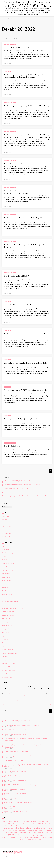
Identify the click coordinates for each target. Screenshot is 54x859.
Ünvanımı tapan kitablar (26, 832)
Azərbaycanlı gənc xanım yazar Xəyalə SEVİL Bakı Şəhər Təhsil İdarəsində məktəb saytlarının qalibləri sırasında (25, 76)
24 (39, 698)
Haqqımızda (5, 632)
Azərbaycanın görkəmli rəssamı (43, 821)
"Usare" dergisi (6, 577)
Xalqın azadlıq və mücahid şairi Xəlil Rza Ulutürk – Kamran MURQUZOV (26, 756)
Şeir (51, 832)
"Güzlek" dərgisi (6, 560)
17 (39, 696)
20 (9, 698)
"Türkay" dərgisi (6, 574)
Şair (45, 832)
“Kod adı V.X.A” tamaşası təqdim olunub (17, 305)
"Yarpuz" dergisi (6, 580)
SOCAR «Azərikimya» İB (8, 663)
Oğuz (40, 828)
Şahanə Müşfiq (38, 832)
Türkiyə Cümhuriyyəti (8, 674)
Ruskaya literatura (7, 660)
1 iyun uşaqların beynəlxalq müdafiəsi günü (15, 821)
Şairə (47, 832)
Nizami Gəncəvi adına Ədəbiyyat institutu (20, 828)
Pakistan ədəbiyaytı (7, 650)
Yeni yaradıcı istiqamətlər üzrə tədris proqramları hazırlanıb (22, 484)
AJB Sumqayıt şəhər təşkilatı (10, 601)
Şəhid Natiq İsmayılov (30, 835)
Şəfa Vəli (13, 834)
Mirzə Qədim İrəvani (31, 825)
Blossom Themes (10, 856)
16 (32, 696)
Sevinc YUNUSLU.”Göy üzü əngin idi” (16, 780)
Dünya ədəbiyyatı (7, 622)
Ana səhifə (5, 605)
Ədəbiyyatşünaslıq (7, 629)
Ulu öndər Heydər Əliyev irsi (31, 830)
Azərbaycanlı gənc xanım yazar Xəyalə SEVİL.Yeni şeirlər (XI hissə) (26, 135)
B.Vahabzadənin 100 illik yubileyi (8, 823)
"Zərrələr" (4, 591)
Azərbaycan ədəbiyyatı (9, 44)
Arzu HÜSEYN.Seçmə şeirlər (13, 807)
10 (39, 693)
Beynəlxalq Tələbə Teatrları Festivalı (26, 823)
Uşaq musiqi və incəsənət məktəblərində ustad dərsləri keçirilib (25, 363)
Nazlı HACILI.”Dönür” (11, 191)
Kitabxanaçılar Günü (22, 825)
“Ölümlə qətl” (38, 839)
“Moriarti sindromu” (23, 839)
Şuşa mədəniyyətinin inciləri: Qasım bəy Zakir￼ (20, 419)
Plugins (4, 523)
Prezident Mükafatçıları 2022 (10, 653)
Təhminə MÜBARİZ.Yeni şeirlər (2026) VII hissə (18, 802)
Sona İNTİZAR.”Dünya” (12, 446)
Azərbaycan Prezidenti (8, 615)
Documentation (6, 516)
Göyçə (46, 823)
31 (39, 700)
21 (17, 698)
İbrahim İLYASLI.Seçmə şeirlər (14, 776)
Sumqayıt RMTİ (6, 667)
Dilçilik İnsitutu (6, 618)
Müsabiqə (4, 643)
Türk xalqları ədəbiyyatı (8, 670)
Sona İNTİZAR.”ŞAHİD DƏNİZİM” (16, 276)
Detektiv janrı (36, 823)
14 (17, 696)
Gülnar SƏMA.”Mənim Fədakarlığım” (16, 793)
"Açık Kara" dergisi (7, 546)
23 (32, 698)
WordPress (22, 856)
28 (17, 700)
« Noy (3, 704)
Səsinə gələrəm (15, 830)
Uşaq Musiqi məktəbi (43, 830)
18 (46, 696)
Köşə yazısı (5, 636)
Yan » (50, 704)
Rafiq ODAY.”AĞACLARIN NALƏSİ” (16, 492)
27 (9, 700)
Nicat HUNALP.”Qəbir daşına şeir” (15, 798)
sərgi (9, 830)
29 (24, 700)
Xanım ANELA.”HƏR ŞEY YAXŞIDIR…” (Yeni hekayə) (20, 481)
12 (2, 696)
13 (9, 696)
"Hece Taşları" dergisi (8, 563)
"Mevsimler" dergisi (7, 570)
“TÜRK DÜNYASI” (31, 839)
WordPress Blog (6, 533)
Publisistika (5, 656)
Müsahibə (4, 646)
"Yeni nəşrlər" (6, 584)
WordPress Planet (7, 537)
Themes (4, 530)
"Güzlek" (4, 556)
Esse (42, 823)
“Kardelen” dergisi (7, 594)
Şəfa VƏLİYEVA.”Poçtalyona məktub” (16, 789)
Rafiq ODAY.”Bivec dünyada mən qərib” (16, 488)
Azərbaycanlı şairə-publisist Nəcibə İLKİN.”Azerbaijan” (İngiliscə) (26, 218)
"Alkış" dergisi (6, 549)
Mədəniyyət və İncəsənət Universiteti (42, 825)
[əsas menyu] (1, 8)
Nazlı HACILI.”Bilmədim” (13, 164)
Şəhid (21, 835)
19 (2, 698)
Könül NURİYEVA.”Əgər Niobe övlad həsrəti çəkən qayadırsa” (23, 785)
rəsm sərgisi (5, 830)
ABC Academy (6, 598)
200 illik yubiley (27, 821)
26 (2, 700)
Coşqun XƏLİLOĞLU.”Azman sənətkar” (17, 48)
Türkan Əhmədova (22, 830)
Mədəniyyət (7, 71)
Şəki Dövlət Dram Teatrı (33, 837)
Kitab (15, 826)
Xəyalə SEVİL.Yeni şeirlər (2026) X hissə (16, 811)
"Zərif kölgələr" (6, 587)
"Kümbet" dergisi (6, 567)
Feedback (4, 519)
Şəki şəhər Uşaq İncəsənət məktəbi (12, 839)
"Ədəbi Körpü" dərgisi (8, 553)
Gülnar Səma (8, 826)
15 (24, 696)
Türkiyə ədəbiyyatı (7, 677)
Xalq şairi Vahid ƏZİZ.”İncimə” (14, 760)
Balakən (17, 823)
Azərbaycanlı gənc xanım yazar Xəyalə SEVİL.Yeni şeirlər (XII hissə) (27, 106)
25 (46, 698)
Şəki (39, 835)
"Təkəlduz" (4, 821)
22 (24, 698)
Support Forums (6, 526)
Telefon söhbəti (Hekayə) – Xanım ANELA (17, 751)
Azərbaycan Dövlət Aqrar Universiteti (12, 608)
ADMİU (34, 821)
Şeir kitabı (4, 835)
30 (32, 700)
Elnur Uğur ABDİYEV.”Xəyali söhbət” (16, 771)
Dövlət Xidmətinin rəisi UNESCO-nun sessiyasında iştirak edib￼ (26, 390)
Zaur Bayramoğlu (14, 832)
